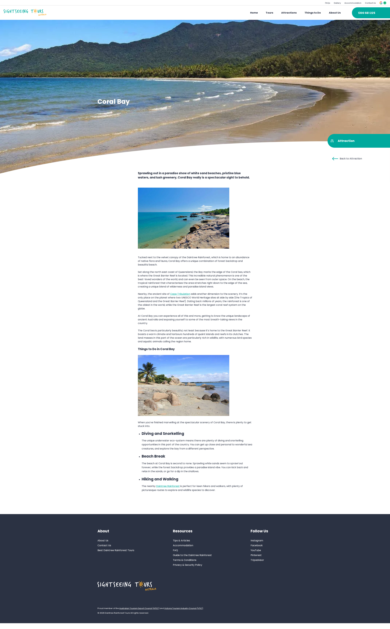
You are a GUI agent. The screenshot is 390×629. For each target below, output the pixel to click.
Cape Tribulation (180, 294)
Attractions (289, 12)
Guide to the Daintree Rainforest (192, 555)
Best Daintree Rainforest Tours (116, 550)
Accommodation (352, 3)
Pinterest (256, 555)
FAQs (327, 3)
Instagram (257, 540)
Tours (269, 12)
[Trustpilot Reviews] (384, 2)
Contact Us (370, 3)
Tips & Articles (181, 540)
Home (254, 12)
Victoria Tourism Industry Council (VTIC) (183, 608)
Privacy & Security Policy (187, 565)
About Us (335, 12)
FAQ (175, 550)
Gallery (337, 3)
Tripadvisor (257, 560)
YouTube (256, 550)
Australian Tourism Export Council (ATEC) (139, 608)
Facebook (257, 545)
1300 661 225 (366, 13)
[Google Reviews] (381, 2)
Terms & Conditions (184, 560)
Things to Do (313, 12)
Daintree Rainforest (168, 486)
